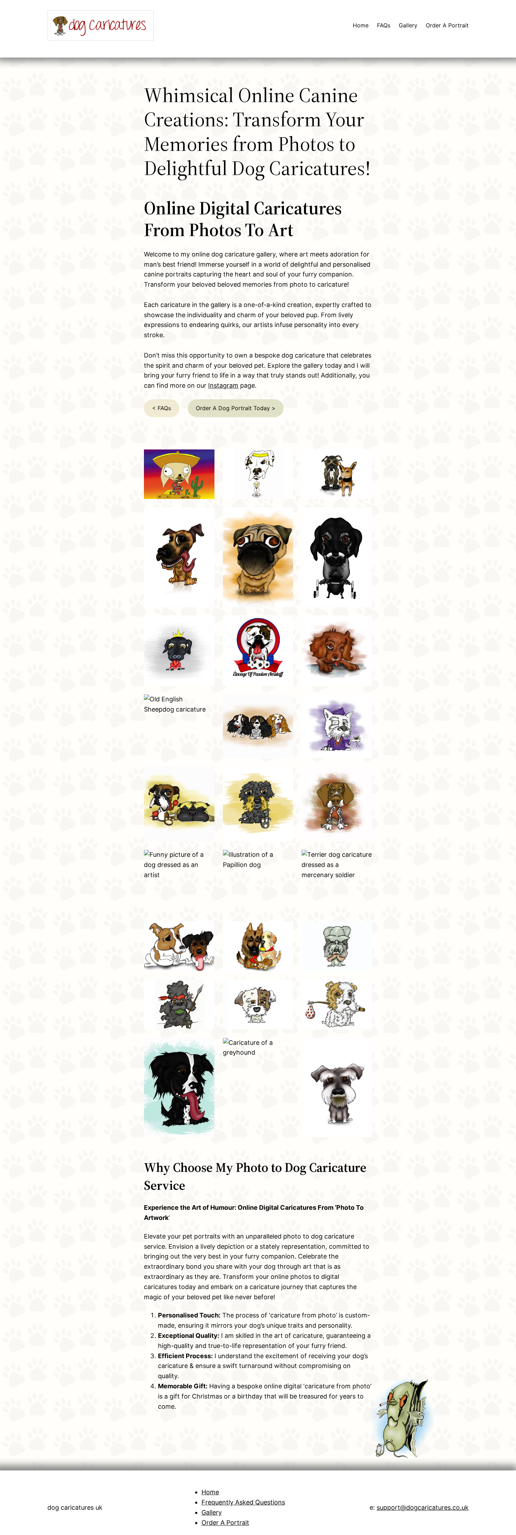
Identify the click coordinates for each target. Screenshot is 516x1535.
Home (210, 1492)
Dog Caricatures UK (74, 1507)
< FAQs (161, 408)
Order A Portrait (225, 1522)
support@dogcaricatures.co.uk (423, 1507)
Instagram (223, 385)
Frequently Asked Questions (243, 1502)
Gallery (211, 1512)
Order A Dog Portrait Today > (236, 408)
